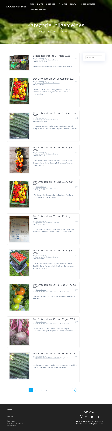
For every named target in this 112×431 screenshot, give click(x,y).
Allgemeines (38, 60)
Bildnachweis (12, 426)
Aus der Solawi (69, 4)
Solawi (16, 6)
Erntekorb (56, 60)
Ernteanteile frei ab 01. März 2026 (51, 55)
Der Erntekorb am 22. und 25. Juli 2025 (54, 319)
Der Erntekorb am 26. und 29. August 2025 (53, 148)
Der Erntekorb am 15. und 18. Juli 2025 (54, 353)
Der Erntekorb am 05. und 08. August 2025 (53, 251)
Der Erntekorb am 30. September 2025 (54, 78)
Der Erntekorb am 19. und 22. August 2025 (53, 183)
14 (53, 390)
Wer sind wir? (36, 4)
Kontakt (10, 416)
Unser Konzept (53, 4)
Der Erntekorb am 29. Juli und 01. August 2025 (55, 286)
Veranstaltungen (38, 9)
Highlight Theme (97, 424)
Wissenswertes (88, 4)
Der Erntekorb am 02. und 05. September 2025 (55, 114)
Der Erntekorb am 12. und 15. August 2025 (53, 217)
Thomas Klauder (41, 58)
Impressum (11, 421)
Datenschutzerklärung (15, 423)
